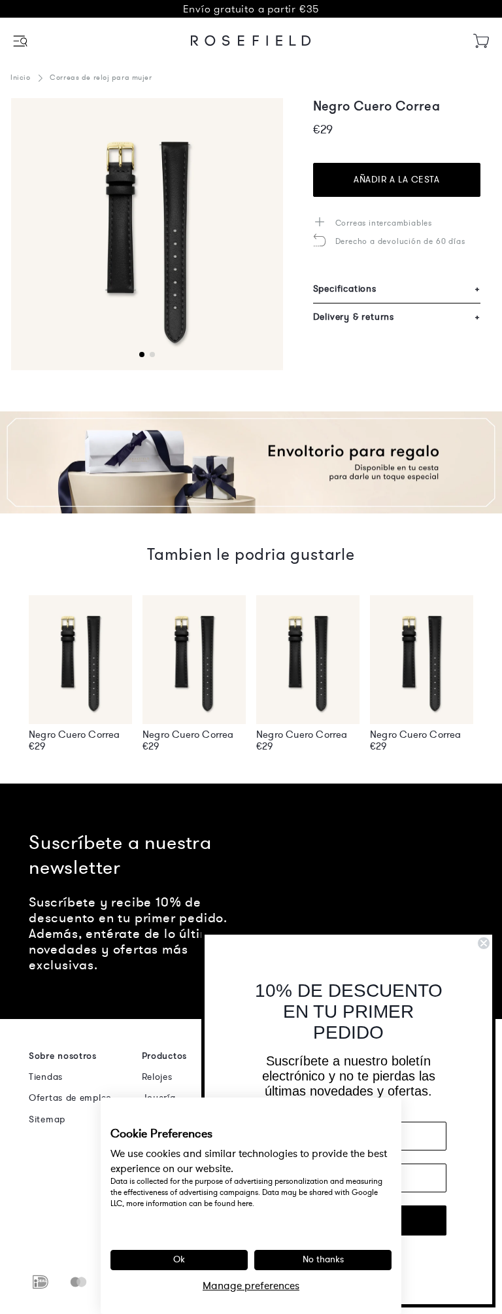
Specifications (396, 289)
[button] (21, 40)
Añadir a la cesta (397, 179)
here (244, 1203)
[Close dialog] (483, 943)
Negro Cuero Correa (74, 734)
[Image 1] (147, 234)
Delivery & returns (396, 317)
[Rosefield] (251, 40)
